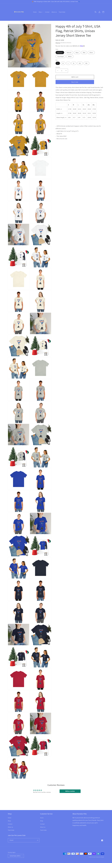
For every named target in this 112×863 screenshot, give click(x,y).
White (70, 56)
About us (10, 827)
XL (73, 63)
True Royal (60, 56)
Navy (77, 52)
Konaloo (94, 857)
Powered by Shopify (100, 857)
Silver (91, 52)
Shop (9, 821)
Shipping (58, 42)
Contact (10, 824)
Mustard (59, 52)
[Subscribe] (37, 840)
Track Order (11, 830)
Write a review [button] (70, 791)
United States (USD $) (15, 856)
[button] (41, 12)
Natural (69, 52)
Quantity (58, 67)
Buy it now (74, 82)
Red (84, 52)
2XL (80, 63)
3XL (86, 63)
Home (9, 818)
